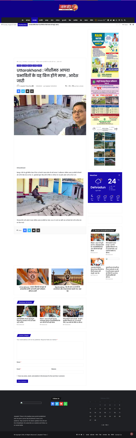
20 (90, 416)
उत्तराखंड (34, 20)
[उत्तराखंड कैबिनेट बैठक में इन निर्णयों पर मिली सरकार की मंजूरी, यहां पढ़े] (97, 262)
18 (114, 412)
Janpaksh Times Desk (26, 86)
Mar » (107, 425)
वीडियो (91, 20)
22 (100, 416)
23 (105, 416)
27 (90, 420)
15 (100, 412)
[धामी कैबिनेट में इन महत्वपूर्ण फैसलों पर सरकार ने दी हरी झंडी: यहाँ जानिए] (27, 311)
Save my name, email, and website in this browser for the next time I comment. (41, 376)
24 (110, 416)
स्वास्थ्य (86, 20)
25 (115, 416)
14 (95, 412)
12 (119, 409)
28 (95, 420)
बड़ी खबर (28, 20)
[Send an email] (32, 86)
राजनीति (41, 20)
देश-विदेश (24, 65)
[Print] (32, 91)
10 (110, 409)
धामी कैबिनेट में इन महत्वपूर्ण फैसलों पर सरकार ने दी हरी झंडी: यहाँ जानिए (26, 320)
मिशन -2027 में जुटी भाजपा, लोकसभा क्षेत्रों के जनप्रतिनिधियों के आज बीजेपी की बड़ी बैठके (50, 320)
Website (53, 369)
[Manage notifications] (131, 433)
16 (105, 412)
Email (19, 369)
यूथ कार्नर (64, 20)
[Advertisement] (50, 42)
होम (22, 20)
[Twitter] (23, 91)
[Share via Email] (27, 91)
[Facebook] (18, 91)
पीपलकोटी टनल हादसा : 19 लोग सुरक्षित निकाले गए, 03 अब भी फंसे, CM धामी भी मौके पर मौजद (73, 320)
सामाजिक (75, 20)
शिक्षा (70, 20)
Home (20, 61)
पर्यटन (52, 20)
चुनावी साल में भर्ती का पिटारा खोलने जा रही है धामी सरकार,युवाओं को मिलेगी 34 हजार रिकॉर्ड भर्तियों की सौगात (52, 24)
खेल (81, 20)
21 (95, 416)
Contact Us (118, 434)
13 (90, 412)
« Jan (102, 425)
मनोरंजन (57, 20)
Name (19, 362)
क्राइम (46, 20)
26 (119, 416)
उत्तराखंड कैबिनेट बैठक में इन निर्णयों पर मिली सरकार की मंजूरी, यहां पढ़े (97, 270)
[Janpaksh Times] (68, 8)
